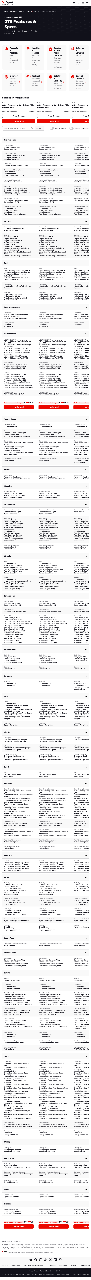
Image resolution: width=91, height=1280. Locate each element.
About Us (4, 1265)
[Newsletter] (74, 3)
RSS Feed (59, 1271)
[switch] (52, 128)
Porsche (21, 11)
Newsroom (16, 1265)
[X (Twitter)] (50, 1259)
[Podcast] (60, 1259)
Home (6, 11)
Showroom (13, 11)
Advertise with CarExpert (33, 1265)
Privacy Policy (33, 1271)
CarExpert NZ (85, 1265)
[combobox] (22, 17)
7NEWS (73, 1265)
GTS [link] (39, 11)
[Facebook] (35, 1259)
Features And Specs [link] (49, 11)
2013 (34, 11)
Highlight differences (82, 128)
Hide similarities (60, 128)
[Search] (78, 3)
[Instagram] (40, 1259)
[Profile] (83, 3)
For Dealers (51, 1265)
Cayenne (29, 11)
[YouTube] (31, 1259)
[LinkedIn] (55, 1259)
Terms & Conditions (46, 1271)
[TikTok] (45, 1259)
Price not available (9, 111)
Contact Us (63, 1265)
